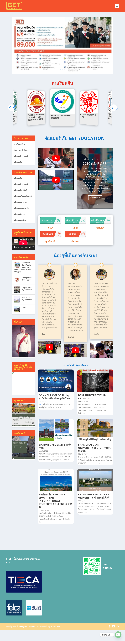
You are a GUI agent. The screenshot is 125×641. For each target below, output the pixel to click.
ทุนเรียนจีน (50, 241)
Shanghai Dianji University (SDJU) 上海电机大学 (94, 448)
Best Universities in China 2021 (92, 397)
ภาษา (51, 227)
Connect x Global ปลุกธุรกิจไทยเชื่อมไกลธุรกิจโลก (54, 397)
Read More (95, 197)
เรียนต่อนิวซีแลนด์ (21, 156)
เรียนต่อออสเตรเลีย (21, 208)
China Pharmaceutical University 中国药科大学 (94, 496)
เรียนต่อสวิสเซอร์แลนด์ (23, 196)
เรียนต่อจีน (18, 162)
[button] (113, 107)
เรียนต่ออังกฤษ (19, 214)
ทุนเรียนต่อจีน (19, 144)
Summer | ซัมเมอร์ (21, 150)
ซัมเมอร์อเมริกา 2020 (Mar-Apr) (95, 161)
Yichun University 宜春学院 (55, 446)
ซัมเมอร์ (76, 241)
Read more (15, 112)
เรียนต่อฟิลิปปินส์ (20, 190)
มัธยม (75, 227)
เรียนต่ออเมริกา (20, 220)
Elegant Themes (27, 626)
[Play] (15, 247)
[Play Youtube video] (56, 158)
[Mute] (30, 247)
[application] (23, 243)
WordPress (55, 626)
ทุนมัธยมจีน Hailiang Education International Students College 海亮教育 (56, 501)
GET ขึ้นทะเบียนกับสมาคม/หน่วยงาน (23, 560)
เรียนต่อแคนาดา (20, 202)
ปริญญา (100, 227)
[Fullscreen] (33, 247)
